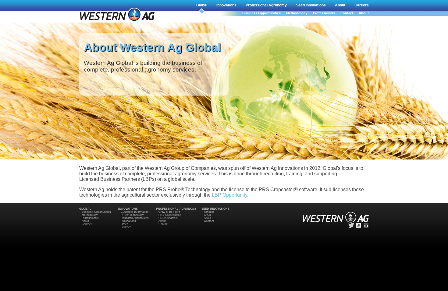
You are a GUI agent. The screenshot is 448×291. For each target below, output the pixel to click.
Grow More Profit (169, 211)
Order (124, 224)
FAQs (207, 214)
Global (201, 5)
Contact (346, 13)
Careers (361, 5)
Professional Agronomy (266, 5)
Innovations (226, 5)
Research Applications (135, 217)
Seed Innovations (311, 5)
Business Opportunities (261, 13)
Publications (128, 221)
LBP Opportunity (229, 195)
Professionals (324, 13)
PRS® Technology (132, 214)
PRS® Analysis (168, 217)
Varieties (209, 211)
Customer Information (134, 211)
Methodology (297, 13)
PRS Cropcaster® (169, 214)
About (340, 5)
